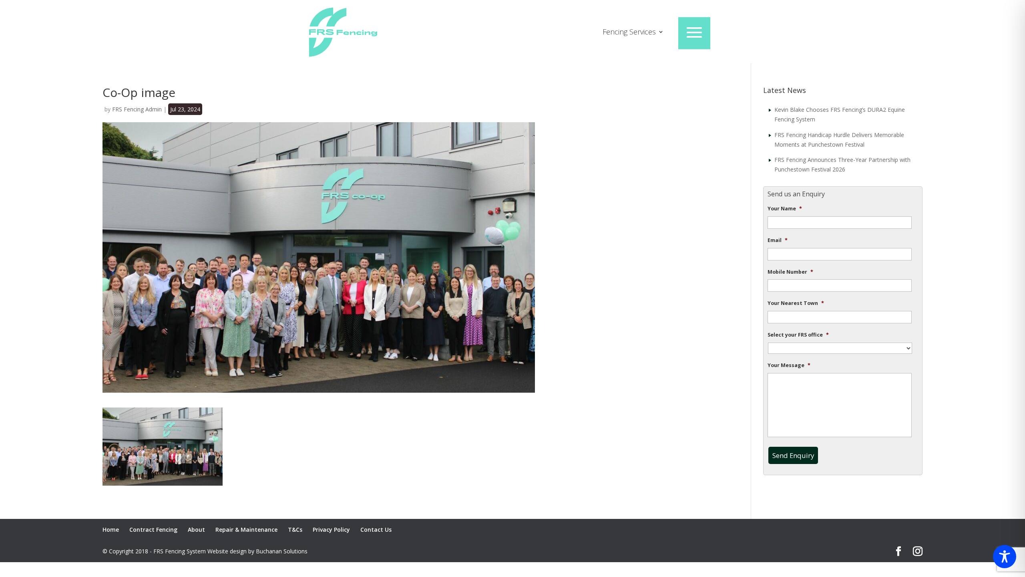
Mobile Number (790, 272)
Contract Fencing (153, 529)
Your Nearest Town (796, 303)
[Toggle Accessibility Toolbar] (1004, 556)
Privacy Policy (331, 529)
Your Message (789, 365)
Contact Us (376, 529)
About (196, 529)
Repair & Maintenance (246, 529)
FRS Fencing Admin (137, 109)
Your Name (785, 209)
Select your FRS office (798, 335)
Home (110, 529)
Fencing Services (629, 32)
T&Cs (295, 529)
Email (778, 240)
